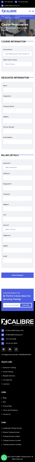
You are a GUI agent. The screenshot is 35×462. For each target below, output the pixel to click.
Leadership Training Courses (12, 428)
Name (5, 85)
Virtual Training (8, 372)
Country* (6, 225)
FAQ (4, 402)
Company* (6, 194)
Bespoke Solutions (9, 376)
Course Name (7, 49)
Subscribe (25, 305)
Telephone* (7, 235)
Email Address (7, 137)
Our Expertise (7, 380)
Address (6, 117)
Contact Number (8, 127)
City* (4, 215)
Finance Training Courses (11, 432)
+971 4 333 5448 (8, 2)
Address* (6, 204)
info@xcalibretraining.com (12, 5)
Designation (7, 96)
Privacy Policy (7, 406)
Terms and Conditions (10, 410)
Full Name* (6, 173)
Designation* (7, 184)
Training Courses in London (12, 440)
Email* (5, 256)
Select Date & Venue (10, 60)
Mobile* (5, 246)
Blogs (5, 398)
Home (2, 16)
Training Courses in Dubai (11, 436)
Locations (6, 384)
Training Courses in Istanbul (12, 444)
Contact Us (6, 414)
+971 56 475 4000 (23, 2)
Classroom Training (9, 367)
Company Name (8, 106)
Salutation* (7, 163)
